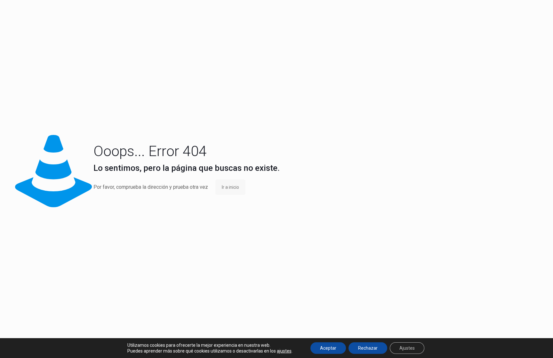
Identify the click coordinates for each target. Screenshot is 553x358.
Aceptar (328, 348)
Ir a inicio (230, 187)
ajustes (284, 351)
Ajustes (407, 348)
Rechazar (368, 348)
